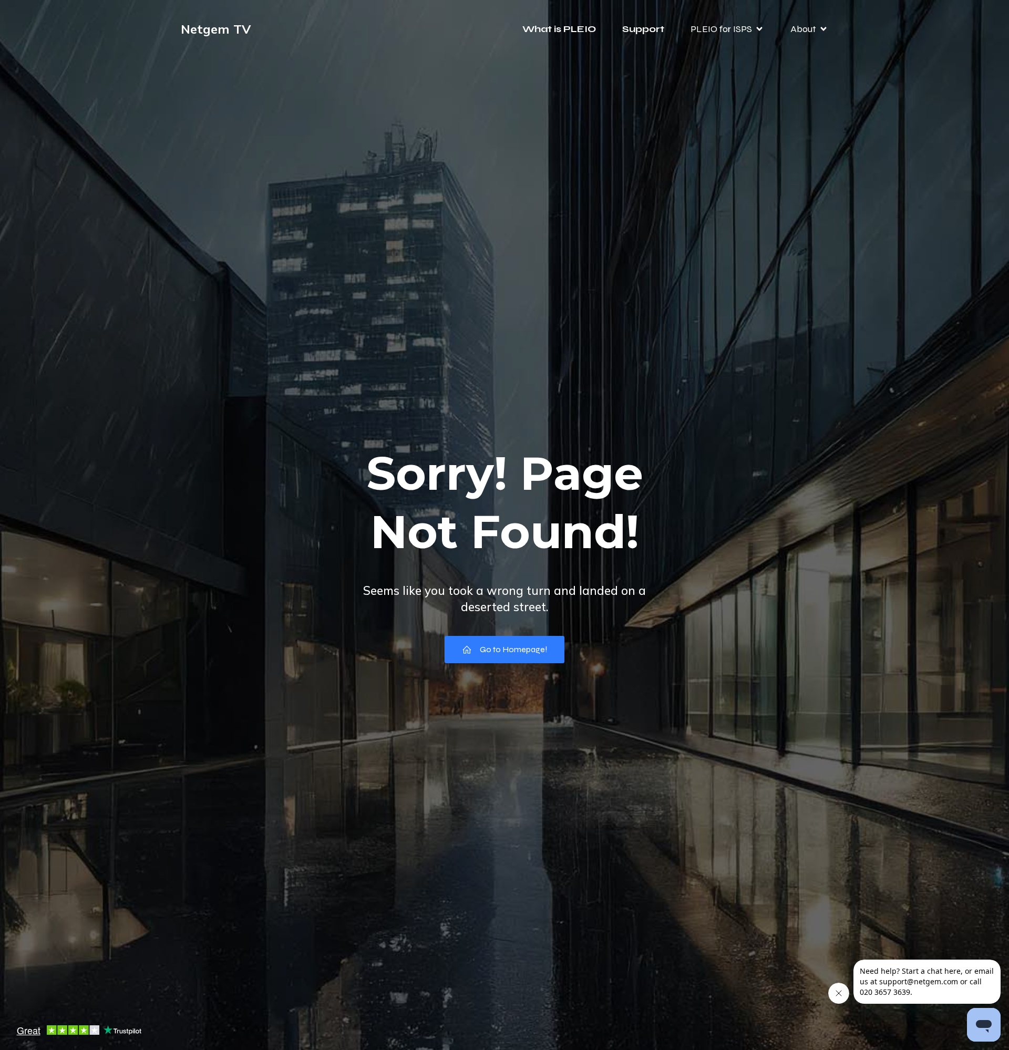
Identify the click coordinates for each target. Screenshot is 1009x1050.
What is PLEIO (559, 29)
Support (643, 29)
